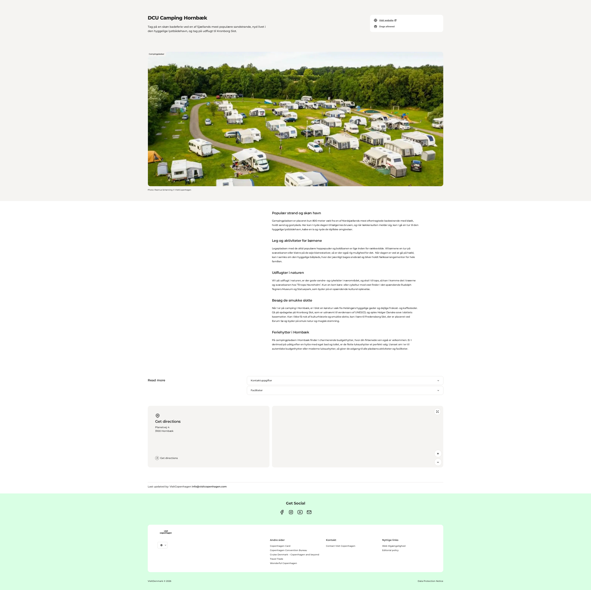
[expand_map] (437, 411)
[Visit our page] (291, 512)
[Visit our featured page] (300, 512)
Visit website (386, 20)
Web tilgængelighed (394, 546)
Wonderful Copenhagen (283, 563)
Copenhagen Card (280, 546)
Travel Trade (276, 559)
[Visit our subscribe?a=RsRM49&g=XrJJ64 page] (309, 512)
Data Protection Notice (430, 581)
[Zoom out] (438, 462)
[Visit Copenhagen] (166, 532)
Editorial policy (390, 550)
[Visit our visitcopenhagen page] (282, 512)
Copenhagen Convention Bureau (288, 550)
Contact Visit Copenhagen (340, 546)
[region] (357, 436)
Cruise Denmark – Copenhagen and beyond (294, 554)
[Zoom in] (438, 453)
